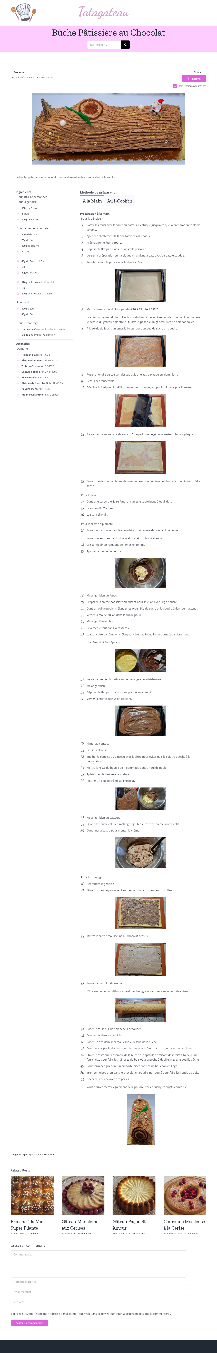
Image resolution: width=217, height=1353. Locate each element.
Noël (52, 1154)
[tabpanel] (140, 208)
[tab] (92, 200)
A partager (27, 1154)
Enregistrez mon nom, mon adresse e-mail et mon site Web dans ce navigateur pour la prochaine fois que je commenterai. (92, 1314)
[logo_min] (23, 5)
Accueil (15, 77)
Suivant (199, 72)
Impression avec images (192, 86)
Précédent (20, 72)
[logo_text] (103, 8)
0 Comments (33, 1233)
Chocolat (44, 1154)
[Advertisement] (44, 424)
